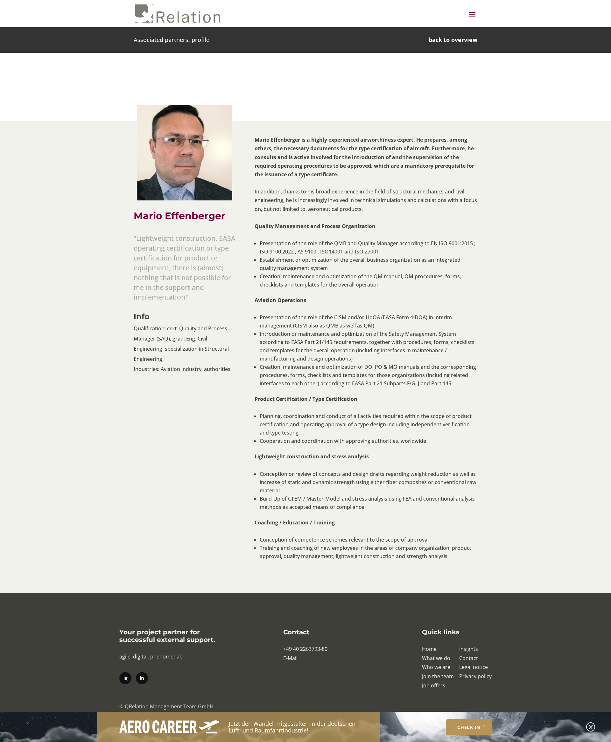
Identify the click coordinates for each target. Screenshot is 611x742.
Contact (468, 658)
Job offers (433, 685)
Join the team (438, 676)
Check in (468, 727)
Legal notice (473, 667)
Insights (468, 648)
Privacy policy (475, 676)
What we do (436, 658)
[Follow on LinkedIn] (141, 678)
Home (429, 648)
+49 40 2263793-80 (305, 648)
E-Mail (290, 658)
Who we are (436, 667)
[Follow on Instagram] (125, 678)
